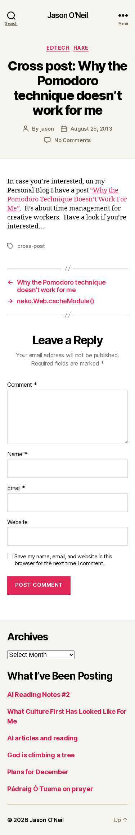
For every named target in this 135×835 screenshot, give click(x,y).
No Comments (72, 140)
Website (17, 522)
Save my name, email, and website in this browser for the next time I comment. (63, 560)
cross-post (31, 245)
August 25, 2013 (91, 128)
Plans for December (37, 772)
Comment (22, 385)
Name (17, 454)
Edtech (57, 48)
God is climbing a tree (41, 755)
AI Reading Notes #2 (38, 694)
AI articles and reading (42, 738)
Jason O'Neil (67, 15)
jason (47, 128)
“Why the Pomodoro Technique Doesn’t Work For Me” (67, 199)
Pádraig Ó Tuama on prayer (50, 789)
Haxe (81, 48)
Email (16, 488)
